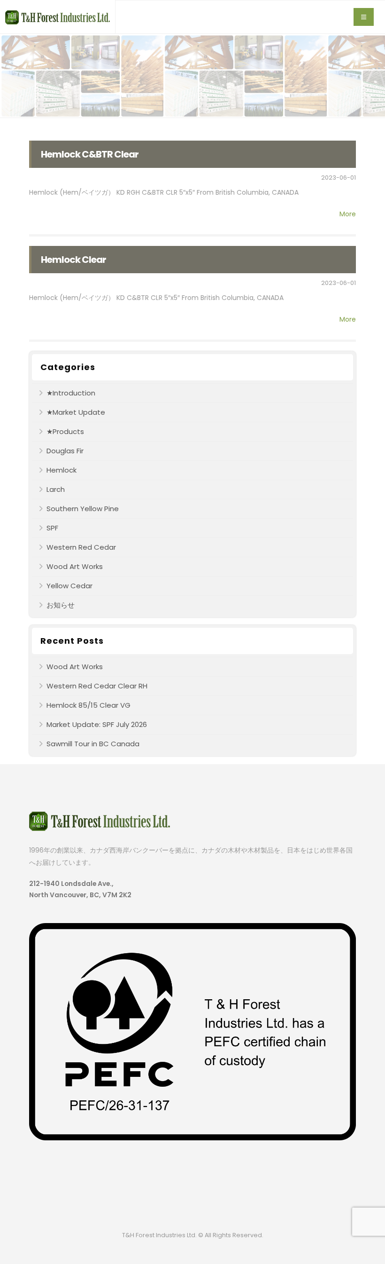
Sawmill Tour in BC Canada (92, 744)
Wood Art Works (74, 566)
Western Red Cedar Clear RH (96, 686)
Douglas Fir (65, 451)
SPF (52, 528)
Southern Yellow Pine (82, 509)
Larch (55, 489)
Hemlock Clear (73, 259)
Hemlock (61, 470)
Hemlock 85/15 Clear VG (88, 705)
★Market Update (75, 412)
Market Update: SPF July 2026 (96, 724)
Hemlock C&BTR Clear (90, 154)
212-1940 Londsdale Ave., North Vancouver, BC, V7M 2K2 (80, 889)
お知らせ (60, 605)
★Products (65, 431)
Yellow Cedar (69, 586)
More (347, 214)
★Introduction (70, 393)
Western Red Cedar (81, 547)
